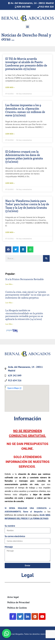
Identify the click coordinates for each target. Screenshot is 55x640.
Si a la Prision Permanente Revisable (24, 279)
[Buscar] (46, 258)
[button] (27, 26)
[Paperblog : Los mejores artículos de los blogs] (12, 332)
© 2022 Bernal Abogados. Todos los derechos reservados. (26, 634)
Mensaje (9, 546)
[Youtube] (42, 616)
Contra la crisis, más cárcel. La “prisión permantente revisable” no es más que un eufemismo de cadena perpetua (27, 294)
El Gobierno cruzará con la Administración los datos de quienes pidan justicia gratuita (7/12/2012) (24, 157)
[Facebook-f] (12, 616)
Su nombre (10, 525)
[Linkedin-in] (27, 616)
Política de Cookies (17, 607)
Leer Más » (10, 87)
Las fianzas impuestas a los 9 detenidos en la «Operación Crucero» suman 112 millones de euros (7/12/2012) (25, 110)
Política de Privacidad (18, 602)
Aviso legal (13, 597)
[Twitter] (20, 616)
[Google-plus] (35, 616)
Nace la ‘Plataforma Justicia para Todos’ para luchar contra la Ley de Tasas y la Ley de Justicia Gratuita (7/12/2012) (27, 206)
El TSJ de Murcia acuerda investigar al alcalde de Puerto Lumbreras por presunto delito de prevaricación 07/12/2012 (26, 64)
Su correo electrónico (15, 536)
